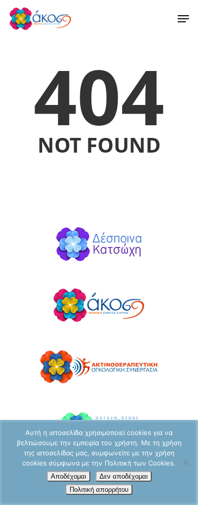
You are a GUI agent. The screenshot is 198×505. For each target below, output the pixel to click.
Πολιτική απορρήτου (99, 489)
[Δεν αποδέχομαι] (185, 462)
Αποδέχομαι (68, 476)
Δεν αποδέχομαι (124, 476)
